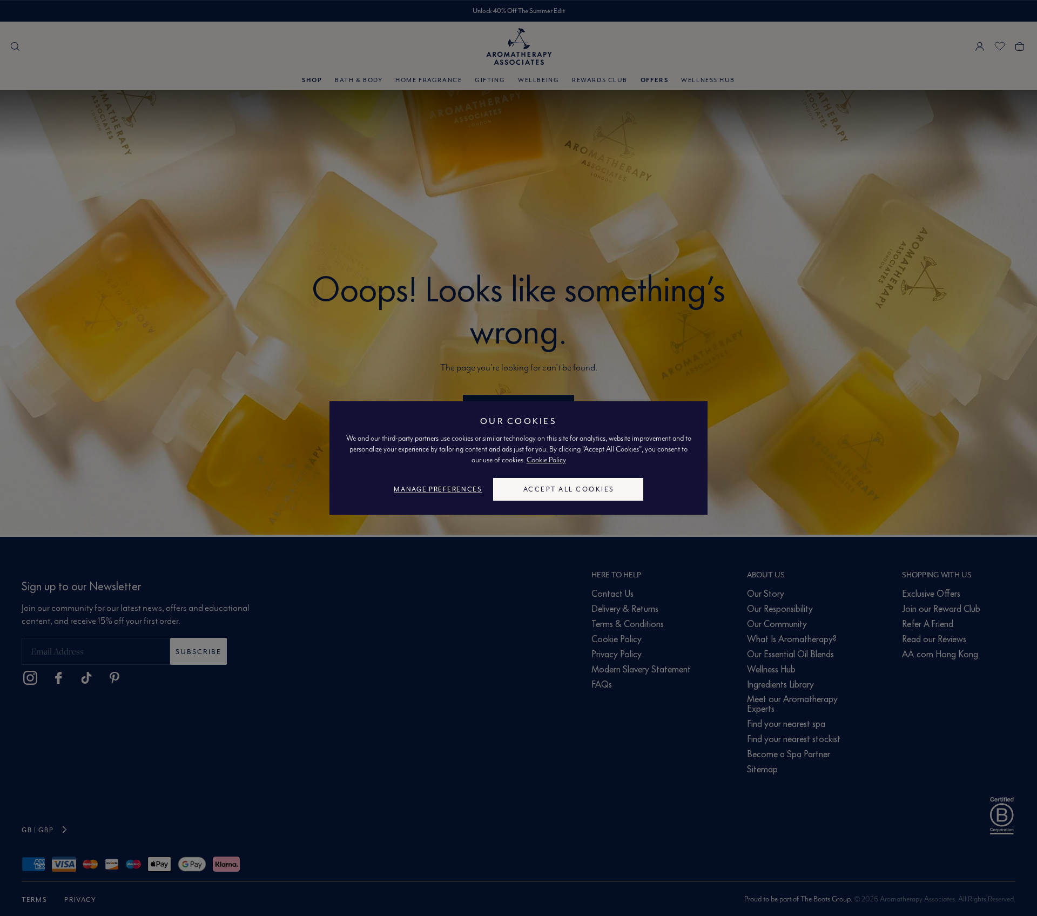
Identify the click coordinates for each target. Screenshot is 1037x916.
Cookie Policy (546, 459)
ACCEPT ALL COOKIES (569, 489)
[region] (518, 458)
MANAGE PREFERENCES (438, 489)
